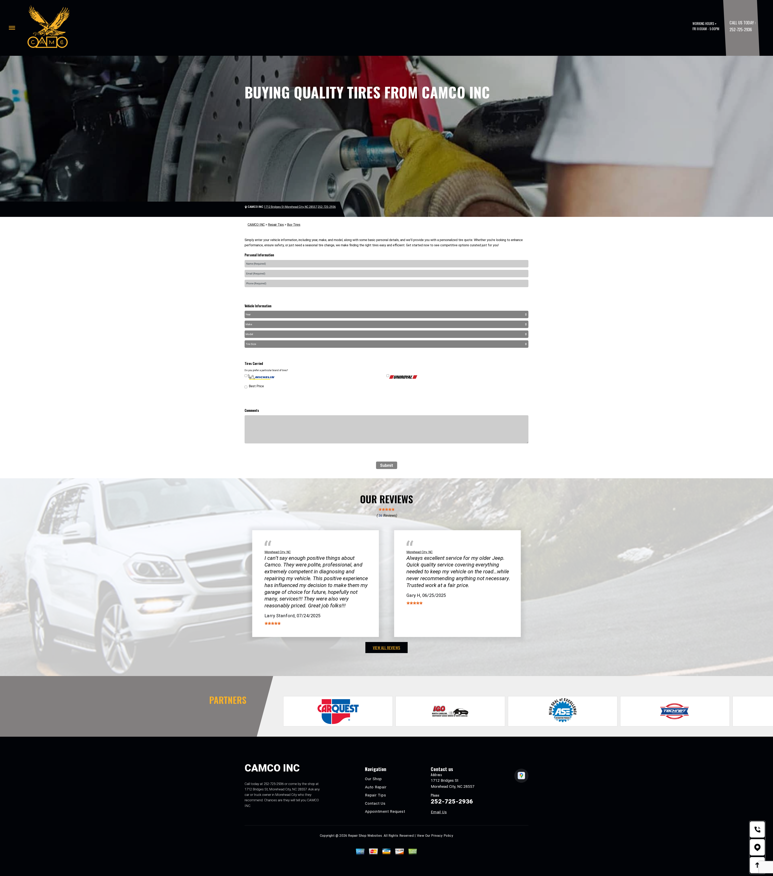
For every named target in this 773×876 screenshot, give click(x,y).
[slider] (386, 509)
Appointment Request (385, 811)
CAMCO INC (256, 225)
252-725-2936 (741, 29)
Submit (386, 465)
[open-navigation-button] (12, 28)
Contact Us (375, 803)
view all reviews (386, 647)
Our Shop (373, 779)
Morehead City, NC (278, 552)
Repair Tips (276, 225)
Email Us (439, 812)
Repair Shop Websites (365, 836)
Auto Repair (375, 787)
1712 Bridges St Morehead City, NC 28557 (290, 206)
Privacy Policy (442, 836)
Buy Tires (293, 225)
